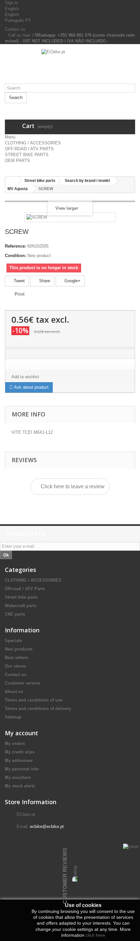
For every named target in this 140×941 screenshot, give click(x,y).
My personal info (22, 769)
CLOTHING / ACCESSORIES (33, 142)
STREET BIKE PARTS (27, 154)
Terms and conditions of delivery (38, 708)
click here (95, 935)
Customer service (22, 683)
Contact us (15, 29)
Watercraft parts (20, 605)
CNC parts (15, 614)
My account (21, 733)
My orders (15, 743)
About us (14, 691)
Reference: (15, 246)
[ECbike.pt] (70, 66)
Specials (13, 640)
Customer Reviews (65, 876)
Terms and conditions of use (34, 700)
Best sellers (16, 657)
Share (44, 280)
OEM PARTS (17, 160)
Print (19, 294)
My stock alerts (20, 786)
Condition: (15, 255)
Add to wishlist (25, 376)
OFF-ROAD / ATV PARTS (29, 148)
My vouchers (18, 777)
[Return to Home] (12, 181)
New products (19, 649)
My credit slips (20, 752)
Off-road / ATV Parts (25, 588)
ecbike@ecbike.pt (47, 826)
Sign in (11, 2)
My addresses (19, 760)
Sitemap (13, 717)
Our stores (15, 666)
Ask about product (31, 387)
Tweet (18, 280)
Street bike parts (21, 597)
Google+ (71, 280)
